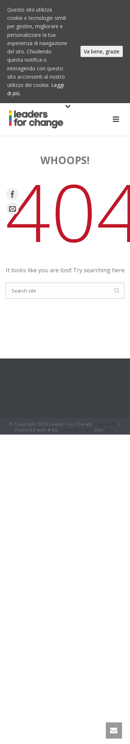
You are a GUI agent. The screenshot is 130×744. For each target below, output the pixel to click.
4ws (109, 429)
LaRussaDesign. (76, 429)
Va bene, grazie (102, 51)
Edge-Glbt (105, 424)
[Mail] (12, 208)
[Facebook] (12, 194)
